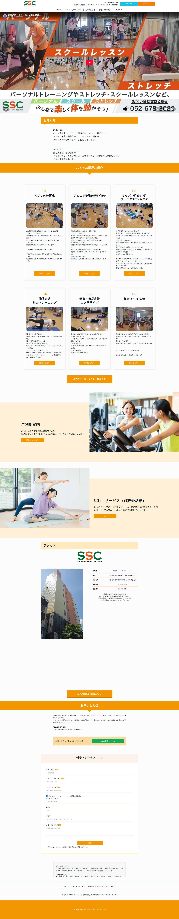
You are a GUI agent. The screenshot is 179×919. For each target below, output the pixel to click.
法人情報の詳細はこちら (89, 694)
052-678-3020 (122, 589)
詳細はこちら (44, 273)
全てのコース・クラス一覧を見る (89, 379)
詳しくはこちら (32, 440)
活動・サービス (105, 10)
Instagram (128, 3)
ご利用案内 (90, 10)
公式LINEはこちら (107, 741)
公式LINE (146, 3)
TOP (59, 10)
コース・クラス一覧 (73, 10)
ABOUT (119, 10)
